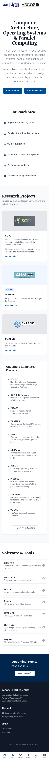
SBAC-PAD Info (24, 673)
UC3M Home (7, 729)
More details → (12, 256)
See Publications (35, 90)
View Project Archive (26, 528)
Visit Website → (12, 306)
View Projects (12, 90)
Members (6, 732)
